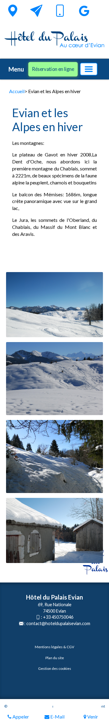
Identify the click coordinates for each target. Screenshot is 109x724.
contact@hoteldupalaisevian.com (58, 623)
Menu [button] (16, 69)
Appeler (20, 716)
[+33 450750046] (60, 12)
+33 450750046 (58, 617)
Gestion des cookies (54, 668)
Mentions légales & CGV (54, 647)
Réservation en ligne (53, 69)
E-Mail (56, 716)
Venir (92, 716)
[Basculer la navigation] (88, 69)
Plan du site (54, 658)
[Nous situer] (13, 11)
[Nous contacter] (36, 11)
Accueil (17, 91)
